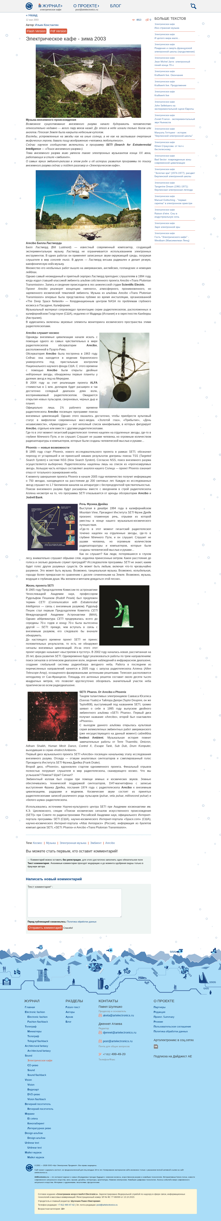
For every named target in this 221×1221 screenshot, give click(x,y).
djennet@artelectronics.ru (119, 1032)
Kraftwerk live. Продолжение (170, 85)
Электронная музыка (73, 843)
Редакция (159, 1011)
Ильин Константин (47, 25)
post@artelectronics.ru (117, 1041)
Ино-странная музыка (167, 27)
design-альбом (34, 1133)
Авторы (70, 1011)
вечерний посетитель (38, 1104)
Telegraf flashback (37, 1041)
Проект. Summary (164, 1016)
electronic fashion (35, 1011)
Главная (30, 1007)
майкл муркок (33, 1152)
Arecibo (110, 843)
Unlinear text (34, 1147)
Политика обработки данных (82, 921)
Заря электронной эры (167, 227)
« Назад (31, 15)
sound (28, 1055)
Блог (115, 5)
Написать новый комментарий (54, 879)
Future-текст (73, 1007)
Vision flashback (36, 1099)
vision (28, 1079)
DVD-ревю (33, 1094)
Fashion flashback (37, 1021)
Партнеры (160, 1007)
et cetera (32, 1118)
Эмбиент (96, 843)
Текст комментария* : (40, 887)
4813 (138, 20)
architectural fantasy (36, 1045)
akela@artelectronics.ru (118, 1015)
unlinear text (32, 1142)
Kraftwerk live (162, 95)
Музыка (51, 843)
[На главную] (29, 6)
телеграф (30, 1026)
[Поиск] (193, 6)
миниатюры (34, 1031)
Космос (37, 843)
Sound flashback (36, 1074)
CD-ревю (32, 1065)
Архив (69, 1016)
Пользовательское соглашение (172, 1026)
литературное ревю (39, 1128)
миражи (29, 1113)
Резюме (158, 1021)
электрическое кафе (165, 24)
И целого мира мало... (167, 38)
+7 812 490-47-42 (66, 1205)
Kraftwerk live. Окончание (169, 75)
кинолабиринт (35, 1123)
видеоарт (33, 1089)
